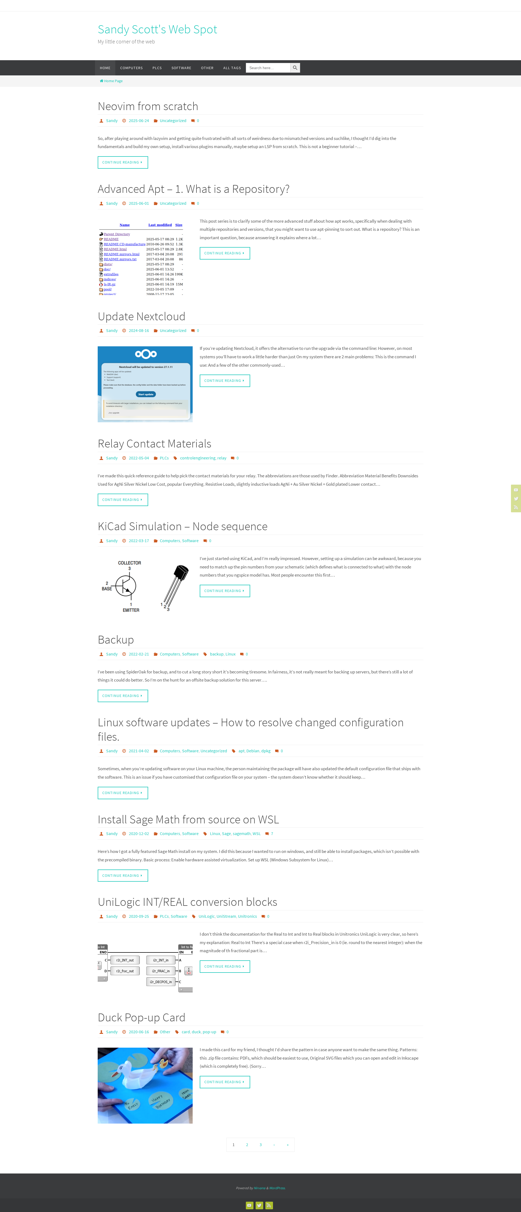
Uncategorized (173, 120)
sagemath (242, 833)
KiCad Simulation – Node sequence (183, 526)
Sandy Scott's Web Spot (157, 29)
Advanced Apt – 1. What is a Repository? (194, 188)
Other (165, 1031)
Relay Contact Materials (154, 443)
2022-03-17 (139, 540)
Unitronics (247, 916)
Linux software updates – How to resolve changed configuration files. (251, 729)
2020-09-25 (139, 916)
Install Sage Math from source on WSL (188, 819)
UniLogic (207, 916)
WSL (257, 833)
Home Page (113, 81)
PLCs (164, 458)
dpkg (266, 750)
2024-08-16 (139, 330)
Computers (170, 540)
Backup (116, 639)
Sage (226, 833)
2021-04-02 (139, 750)
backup (217, 654)
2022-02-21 (139, 654)
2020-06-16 (139, 1031)
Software (190, 540)
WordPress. (277, 1188)
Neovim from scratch (148, 105)
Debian (252, 750)
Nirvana (259, 1188)
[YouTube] (515, 490)
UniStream (226, 916)
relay (221, 458)
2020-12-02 (139, 833)
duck (196, 1031)
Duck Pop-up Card (142, 1017)
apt (241, 750)
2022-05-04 (139, 458)
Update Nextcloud (142, 316)
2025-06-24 (139, 120)
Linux (230, 654)
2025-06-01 (139, 203)
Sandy (111, 120)
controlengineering (197, 458)
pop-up (209, 1031)
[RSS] (515, 507)
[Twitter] (515, 498)
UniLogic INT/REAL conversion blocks (187, 901)
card (186, 1031)
